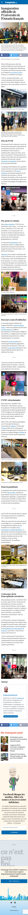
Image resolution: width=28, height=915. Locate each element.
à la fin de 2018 (13, 341)
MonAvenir (13, 161)
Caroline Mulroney (7, 329)
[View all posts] (10, 716)
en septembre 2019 (13, 348)
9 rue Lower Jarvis (15, 72)
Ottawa (4, 428)
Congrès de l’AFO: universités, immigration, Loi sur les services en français (17, 748)
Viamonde (4, 161)
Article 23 (5, 254)
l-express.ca (20, 698)
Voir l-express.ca (14, 881)
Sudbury (13, 426)
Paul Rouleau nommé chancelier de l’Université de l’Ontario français (18, 739)
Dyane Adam (11, 492)
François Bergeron (10, 695)
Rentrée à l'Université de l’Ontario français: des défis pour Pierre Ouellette (18, 756)
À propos (14, 906)
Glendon (21, 432)
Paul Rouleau (14, 242)
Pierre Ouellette (10, 224)
